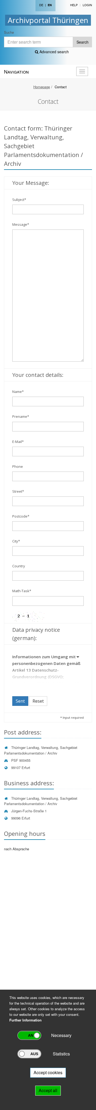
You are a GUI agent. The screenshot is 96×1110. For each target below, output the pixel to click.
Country (18, 566)
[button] (78, 657)
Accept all (48, 1090)
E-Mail (18, 441)
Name (18, 391)
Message (20, 224)
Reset (38, 701)
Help (74, 5)
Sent (20, 701)
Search (83, 42)
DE (41, 5)
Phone (17, 466)
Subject (19, 199)
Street (18, 491)
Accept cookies (48, 1072)
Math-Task (21, 590)
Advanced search (53, 51)
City (16, 541)
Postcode (20, 516)
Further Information (25, 1020)
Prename (20, 416)
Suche (9, 32)
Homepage (41, 86)
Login (87, 5)
